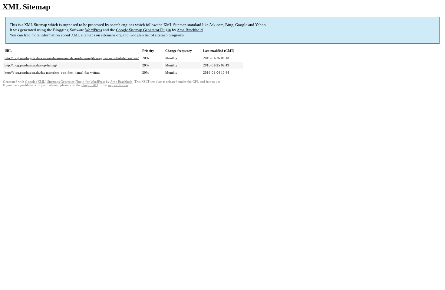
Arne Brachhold (190, 30)
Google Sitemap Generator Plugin (143, 30)
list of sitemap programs (164, 35)
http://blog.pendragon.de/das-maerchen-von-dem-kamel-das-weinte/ (52, 72)
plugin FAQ (89, 85)
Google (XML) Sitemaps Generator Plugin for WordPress (65, 81)
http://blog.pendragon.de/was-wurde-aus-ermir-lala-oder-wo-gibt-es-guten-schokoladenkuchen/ (72, 58)
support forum (118, 85)
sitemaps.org (111, 35)
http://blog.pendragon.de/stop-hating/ (31, 65)
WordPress (93, 30)
